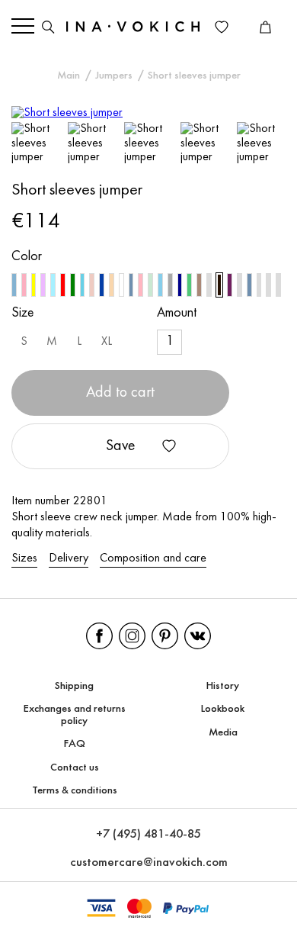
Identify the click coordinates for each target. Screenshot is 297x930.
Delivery (68, 558)
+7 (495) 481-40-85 (148, 834)
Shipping (74, 686)
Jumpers (114, 76)
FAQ (74, 744)
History (222, 686)
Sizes (24, 558)
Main (68, 76)
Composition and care (153, 558)
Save (121, 446)
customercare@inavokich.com (149, 862)
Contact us (74, 768)
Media (223, 733)
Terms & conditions (74, 791)
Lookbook (222, 709)
